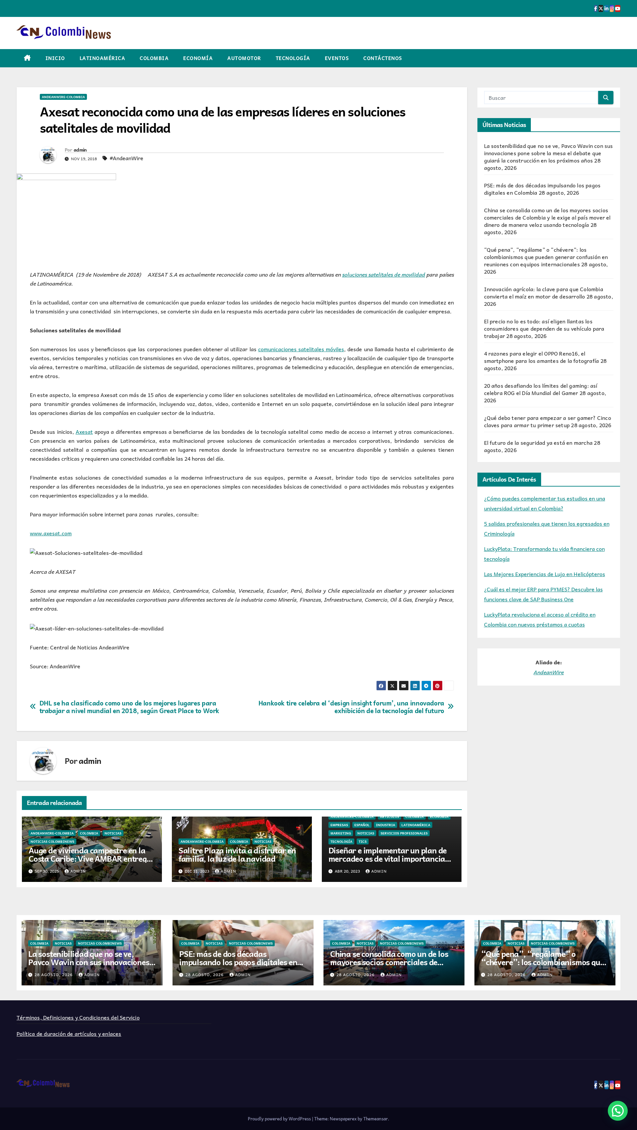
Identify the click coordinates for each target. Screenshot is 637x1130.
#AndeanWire (126, 158)
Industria (385, 825)
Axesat (84, 431)
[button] (618, 1111)
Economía (198, 58)
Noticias (113, 833)
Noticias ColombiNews (52, 841)
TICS (363, 841)
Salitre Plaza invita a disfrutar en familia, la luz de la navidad (237, 854)
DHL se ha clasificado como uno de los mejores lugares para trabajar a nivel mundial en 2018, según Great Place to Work (129, 706)
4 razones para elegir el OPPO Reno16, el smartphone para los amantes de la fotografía (541, 357)
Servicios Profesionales (404, 833)
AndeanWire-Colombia (63, 97)
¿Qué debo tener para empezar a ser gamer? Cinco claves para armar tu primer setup (547, 421)
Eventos (337, 58)
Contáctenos (382, 58)
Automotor (244, 58)
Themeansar (375, 1118)
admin (80, 150)
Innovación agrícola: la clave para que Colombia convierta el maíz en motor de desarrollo (543, 292)
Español (362, 825)
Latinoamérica (102, 58)
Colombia (154, 58)
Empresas (339, 825)
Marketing (340, 833)
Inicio (55, 58)
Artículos (389, 816)
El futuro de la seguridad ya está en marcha (538, 442)
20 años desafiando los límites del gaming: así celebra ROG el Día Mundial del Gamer (541, 389)
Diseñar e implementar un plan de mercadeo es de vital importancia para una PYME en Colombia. (387, 858)
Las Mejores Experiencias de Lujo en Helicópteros (544, 573)
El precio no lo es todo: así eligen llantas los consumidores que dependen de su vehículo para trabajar (544, 328)
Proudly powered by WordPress (280, 1118)
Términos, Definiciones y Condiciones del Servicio (78, 1017)
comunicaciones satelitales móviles (301, 349)
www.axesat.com (51, 533)
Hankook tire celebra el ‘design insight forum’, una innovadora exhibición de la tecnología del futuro (351, 706)
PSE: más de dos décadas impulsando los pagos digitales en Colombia (238, 961)
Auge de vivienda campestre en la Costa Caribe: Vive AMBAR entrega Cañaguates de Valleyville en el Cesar (90, 862)
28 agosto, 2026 (54, 974)
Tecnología (293, 58)
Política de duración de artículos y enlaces (69, 1033)
